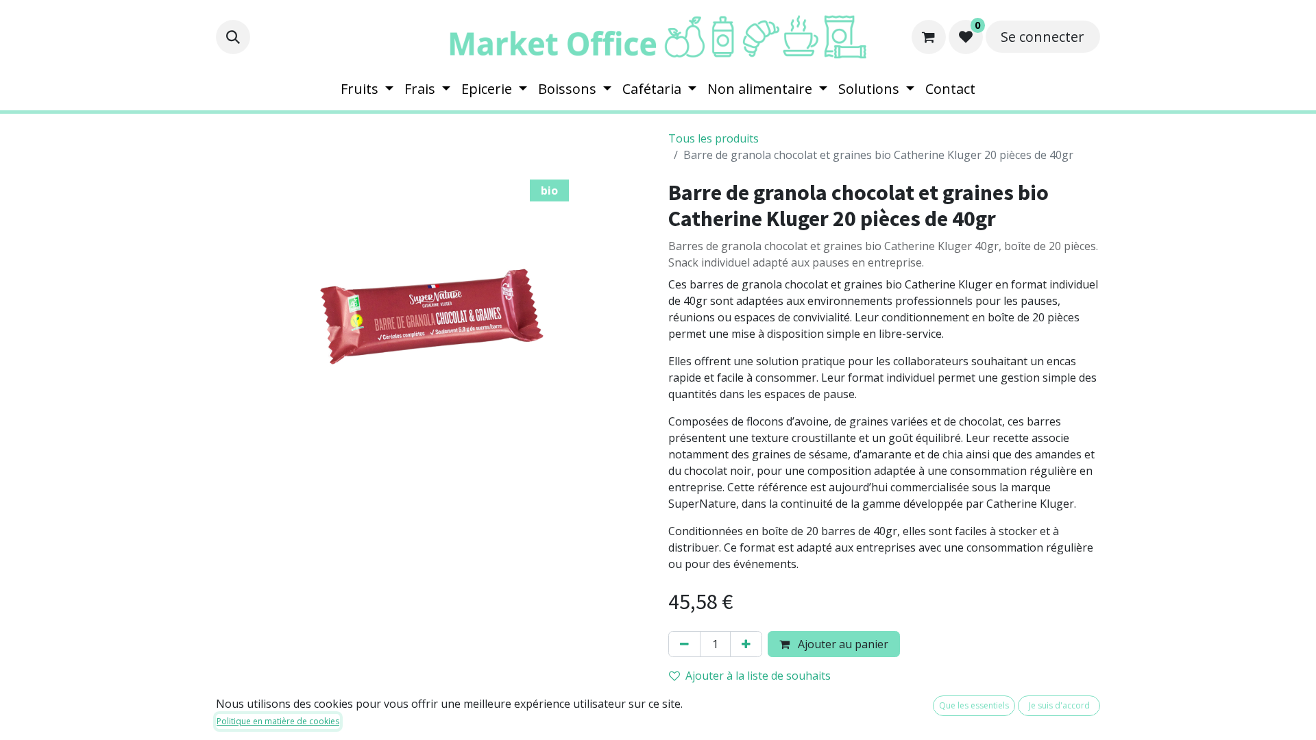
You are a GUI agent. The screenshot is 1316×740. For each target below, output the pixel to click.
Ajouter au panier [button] (841, 644)
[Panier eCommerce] (929, 37)
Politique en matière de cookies (278, 721)
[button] (233, 37)
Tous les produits (713, 138)
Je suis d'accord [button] (1059, 705)
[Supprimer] (684, 644)
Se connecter (1042, 36)
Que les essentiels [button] (974, 705)
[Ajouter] (746, 644)
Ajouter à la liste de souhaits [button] (758, 675)
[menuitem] (367, 89)
